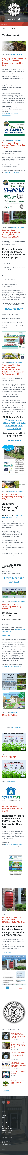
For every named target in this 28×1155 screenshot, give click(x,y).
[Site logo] (14, 16)
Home (3, 28)
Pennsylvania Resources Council (13, 516)
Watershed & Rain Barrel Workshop (9, 349)
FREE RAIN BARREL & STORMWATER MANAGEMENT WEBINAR (13, 919)
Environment (12, 56)
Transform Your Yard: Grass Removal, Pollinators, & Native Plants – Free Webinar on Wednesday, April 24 (13, 369)
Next (20, 988)
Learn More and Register (14, 579)
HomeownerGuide (17, 727)
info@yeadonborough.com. (12, 172)
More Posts (6, 1090)
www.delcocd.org (6, 115)
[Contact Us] (8, 1102)
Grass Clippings (9, 756)
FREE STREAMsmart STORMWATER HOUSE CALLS (12, 808)
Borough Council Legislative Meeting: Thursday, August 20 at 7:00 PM (18, 1035)
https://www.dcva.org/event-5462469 (11, 666)
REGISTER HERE (14, 441)
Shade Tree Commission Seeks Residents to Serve (18, 1082)
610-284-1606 (9, 1130)
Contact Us (5, 1115)
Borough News (11, 28)
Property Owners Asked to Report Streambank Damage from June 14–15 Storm (14, 61)
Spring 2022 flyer (6, 952)
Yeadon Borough (14, 19)
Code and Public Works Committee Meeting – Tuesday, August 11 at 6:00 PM (18, 1055)
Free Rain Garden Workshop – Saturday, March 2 (12, 606)
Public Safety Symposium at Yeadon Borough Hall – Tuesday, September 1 (18, 1064)
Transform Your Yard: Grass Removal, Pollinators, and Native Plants (14, 424)
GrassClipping (11, 781)
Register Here (6, 635)
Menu (5, 24)
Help (3, 1117)
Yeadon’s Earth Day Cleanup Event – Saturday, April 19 (13, 145)
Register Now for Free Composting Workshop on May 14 (13, 496)
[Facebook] (3, 1102)
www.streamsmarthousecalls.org (13, 844)
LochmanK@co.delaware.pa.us (10, 113)
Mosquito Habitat (9, 715)
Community (13, 54)
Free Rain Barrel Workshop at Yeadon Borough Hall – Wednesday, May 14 (11, 233)
